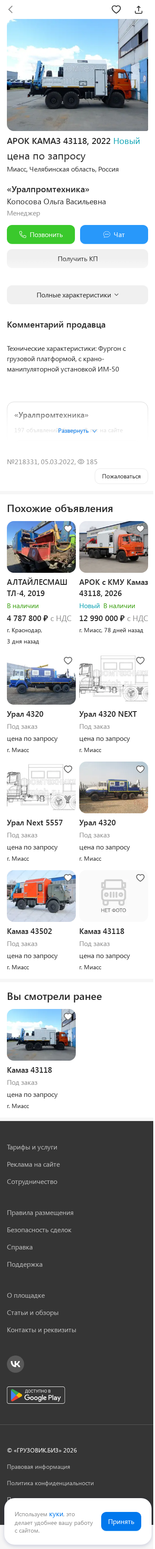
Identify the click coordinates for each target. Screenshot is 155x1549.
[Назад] (10, 9)
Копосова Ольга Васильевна (56, 201)
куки (56, 1513)
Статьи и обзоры (33, 1312)
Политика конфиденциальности (50, 1483)
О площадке (26, 1294)
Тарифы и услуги (32, 1146)
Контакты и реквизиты (41, 1329)
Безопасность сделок (39, 1229)
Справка (20, 1246)
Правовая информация (38, 1466)
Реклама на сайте (33, 1163)
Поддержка (25, 1263)
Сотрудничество (32, 1181)
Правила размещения (40, 1212)
